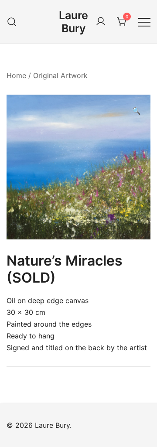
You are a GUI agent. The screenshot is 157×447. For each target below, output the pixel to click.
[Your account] (101, 21)
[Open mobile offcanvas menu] (144, 21)
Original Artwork (60, 75)
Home (16, 75)
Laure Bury (73, 22)
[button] (136, 111)
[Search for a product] (12, 21)
